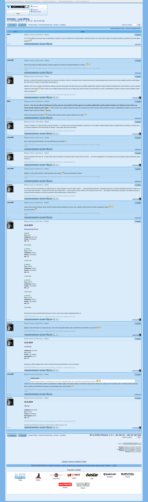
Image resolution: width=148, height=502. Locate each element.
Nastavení (35, 6)
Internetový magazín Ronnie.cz (15, 1)
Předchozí (17, 20)
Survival (127, 476)
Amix (91, 478)
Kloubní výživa (90, 465)
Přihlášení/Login (37, 11)
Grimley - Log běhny (18, 19)
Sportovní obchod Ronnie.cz (32, 1)
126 (35, 20)
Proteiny (51, 465)
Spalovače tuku (71, 465)
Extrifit (74, 478)
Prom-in (83, 488)
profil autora (138, 44)
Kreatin (63, 465)
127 (38, 20)
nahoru (9, 44)
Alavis (20, 480)
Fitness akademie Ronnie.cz (65, 1)
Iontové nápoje (100, 465)
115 (26, 20)
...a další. (114, 465)
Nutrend (65, 487)
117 (31, 20)
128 (40, 20)
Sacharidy (57, 465)
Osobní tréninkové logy (45, 24)
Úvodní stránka (32, 24)
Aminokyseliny (81, 465)
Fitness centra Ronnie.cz (82, 1)
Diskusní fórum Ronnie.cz (49, 1)
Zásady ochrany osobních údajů (74, 462)
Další (43, 20)
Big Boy (38, 480)
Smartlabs (110, 476)
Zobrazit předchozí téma (117, 28)
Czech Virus (56, 478)
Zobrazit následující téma (133, 28)
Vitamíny (108, 465)
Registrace (35, 9)
